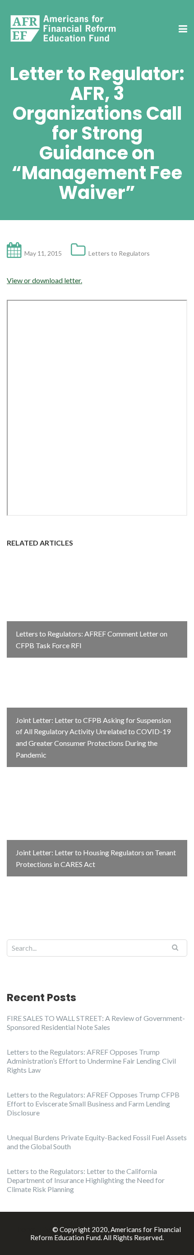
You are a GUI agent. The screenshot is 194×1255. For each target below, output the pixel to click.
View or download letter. (44, 280)
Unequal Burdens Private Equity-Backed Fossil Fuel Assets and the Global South (97, 1142)
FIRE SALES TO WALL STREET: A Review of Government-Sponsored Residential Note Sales (96, 1022)
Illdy (43, 1229)
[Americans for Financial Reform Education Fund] (65, 28)
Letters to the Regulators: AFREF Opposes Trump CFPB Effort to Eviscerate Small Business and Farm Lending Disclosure (93, 1103)
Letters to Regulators (119, 253)
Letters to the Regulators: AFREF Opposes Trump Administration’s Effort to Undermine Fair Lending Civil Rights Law (91, 1060)
